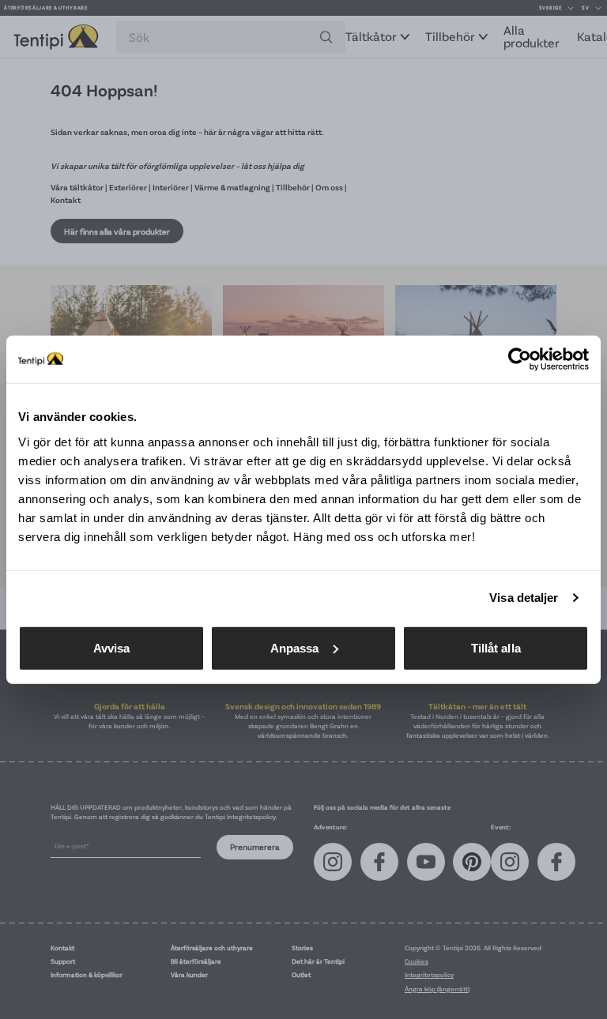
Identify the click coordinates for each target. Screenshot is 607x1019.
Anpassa (294, 647)
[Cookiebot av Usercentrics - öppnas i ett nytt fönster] (520, 359)
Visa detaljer (523, 597)
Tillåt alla (496, 647)
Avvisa (111, 647)
